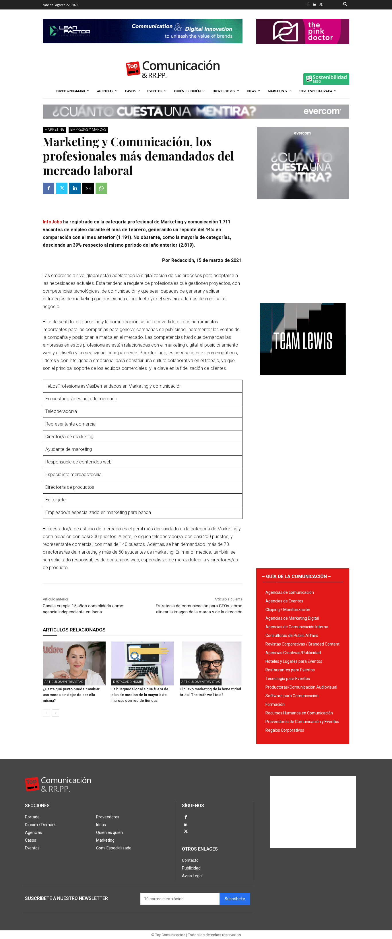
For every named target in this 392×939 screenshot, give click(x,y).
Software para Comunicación (292, 695)
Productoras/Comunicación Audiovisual (301, 687)
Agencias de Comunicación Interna (296, 627)
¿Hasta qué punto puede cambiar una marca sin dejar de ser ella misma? (71, 695)
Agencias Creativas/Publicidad (293, 652)
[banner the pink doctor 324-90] (302, 48)
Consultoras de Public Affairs (291, 635)
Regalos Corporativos (284, 730)
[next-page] (55, 713)
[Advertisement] (303, 249)
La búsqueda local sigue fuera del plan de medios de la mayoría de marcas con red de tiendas (140, 695)
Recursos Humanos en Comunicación (299, 713)
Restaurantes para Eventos (290, 670)
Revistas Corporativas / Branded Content (302, 644)
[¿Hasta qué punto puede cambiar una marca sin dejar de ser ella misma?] (74, 663)
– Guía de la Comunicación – (296, 576)
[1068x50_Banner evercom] (196, 123)
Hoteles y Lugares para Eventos (293, 661)
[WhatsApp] (101, 188)
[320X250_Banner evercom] (303, 203)
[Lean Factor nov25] (142, 48)
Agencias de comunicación (289, 592)
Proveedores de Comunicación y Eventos (302, 721)
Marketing (54, 129)
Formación (275, 704)
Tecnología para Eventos (287, 678)
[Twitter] (321, 4)
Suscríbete (235, 899)
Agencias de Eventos (284, 601)
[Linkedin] (314, 4)
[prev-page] (46, 713)
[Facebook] (307, 4)
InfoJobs (52, 222)
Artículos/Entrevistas (63, 682)
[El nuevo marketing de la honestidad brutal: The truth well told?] (211, 663)
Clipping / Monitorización (287, 609)
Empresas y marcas (88, 129)
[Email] (88, 188)
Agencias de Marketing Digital (292, 618)
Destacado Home (127, 682)
